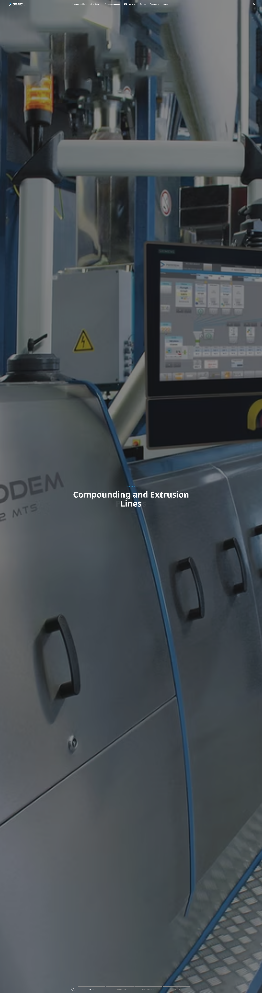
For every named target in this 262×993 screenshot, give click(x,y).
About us (153, 4)
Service (143, 4)
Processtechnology (112, 4)
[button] (255, 4)
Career (166, 4)
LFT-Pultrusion (130, 4)
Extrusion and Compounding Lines (85, 4)
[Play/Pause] (73, 988)
